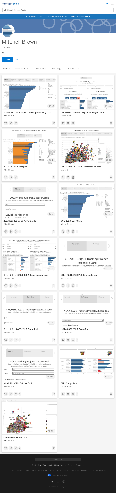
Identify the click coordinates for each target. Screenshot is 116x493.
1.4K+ (110, 268)
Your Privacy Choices (60, 475)
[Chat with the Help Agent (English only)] (107, 4)
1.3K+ (110, 214)
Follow (7, 59)
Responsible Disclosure (69, 470)
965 (110, 160)
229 (53, 106)
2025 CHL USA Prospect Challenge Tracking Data (27, 112)
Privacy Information (39, 470)
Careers (71, 465)
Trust (34, 465)
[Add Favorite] (53, 123)
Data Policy (53, 470)
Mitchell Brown (9, 116)
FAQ (44, 465)
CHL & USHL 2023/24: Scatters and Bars (81, 167)
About (49, 465)
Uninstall (84, 470)
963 (53, 323)
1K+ (53, 214)
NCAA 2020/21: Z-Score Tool (75, 329)
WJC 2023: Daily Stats (71, 221)
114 (53, 160)
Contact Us (80, 465)
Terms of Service (23, 470)
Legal (12, 470)
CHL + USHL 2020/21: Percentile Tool (79, 275)
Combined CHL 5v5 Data (15, 437)
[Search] (4, 10)
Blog (39, 465)
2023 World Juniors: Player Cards (20, 221)
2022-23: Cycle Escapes (15, 167)
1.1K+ (110, 106)
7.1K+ (110, 377)
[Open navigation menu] (112, 3)
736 (110, 323)
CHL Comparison (69, 383)
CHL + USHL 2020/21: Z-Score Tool (21, 329)
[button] (52, 481)
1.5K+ (52, 377)
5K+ (52, 431)
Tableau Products (60, 465)
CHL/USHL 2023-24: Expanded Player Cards (82, 112)
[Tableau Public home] (10, 3)
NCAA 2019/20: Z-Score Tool (18, 383)
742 (53, 268)
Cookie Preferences (98, 470)
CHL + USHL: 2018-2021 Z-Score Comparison (26, 275)
